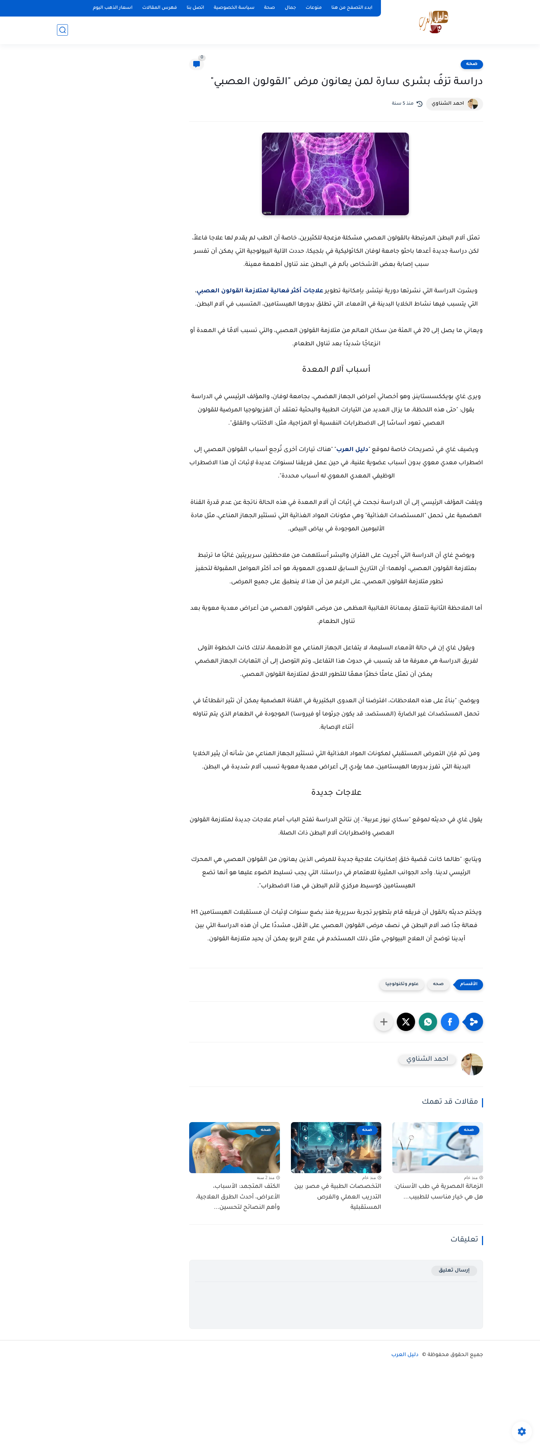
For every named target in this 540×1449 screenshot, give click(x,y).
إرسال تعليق (454, 1270)
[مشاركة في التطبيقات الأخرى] (384, 1022)
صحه (472, 64)
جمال (290, 8)
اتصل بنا (195, 8)
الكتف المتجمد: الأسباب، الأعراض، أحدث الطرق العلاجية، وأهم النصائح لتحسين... (238, 1197)
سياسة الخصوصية (234, 8)
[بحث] (62, 30)
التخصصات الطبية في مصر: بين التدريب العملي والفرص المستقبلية (337, 1197)
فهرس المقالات (159, 8)
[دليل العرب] (433, 21)
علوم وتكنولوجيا (401, 984)
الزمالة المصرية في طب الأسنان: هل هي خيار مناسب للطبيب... (438, 1192)
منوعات (314, 8)
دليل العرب (352, 450)
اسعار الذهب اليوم (113, 8)
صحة (269, 8)
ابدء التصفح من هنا (351, 8)
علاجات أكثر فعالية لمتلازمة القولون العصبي (260, 291)
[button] (450, 1022)
